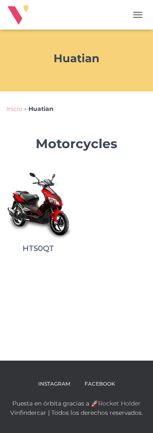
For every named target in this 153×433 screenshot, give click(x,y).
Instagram (54, 384)
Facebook (100, 384)
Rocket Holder (119, 403)
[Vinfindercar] (21, 14)
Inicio (14, 109)
